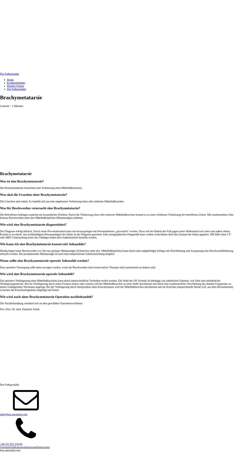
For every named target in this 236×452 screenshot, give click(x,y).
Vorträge (4, 447)
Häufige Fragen (15, 85)
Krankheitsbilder (16, 82)
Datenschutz (43, 447)
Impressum (30, 447)
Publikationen (16, 447)
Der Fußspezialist (16, 89)
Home (10, 79)
